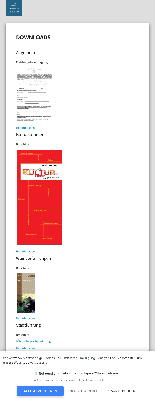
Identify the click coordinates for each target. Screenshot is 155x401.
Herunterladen (25, 128)
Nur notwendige (84, 391)
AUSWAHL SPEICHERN (121, 391)
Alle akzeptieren (40, 391)
